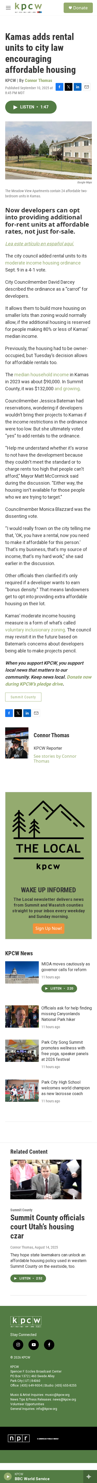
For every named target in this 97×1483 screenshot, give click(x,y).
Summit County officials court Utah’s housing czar (47, 1226)
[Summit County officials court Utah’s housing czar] (45, 1179)
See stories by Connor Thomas (55, 758)
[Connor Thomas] (16, 742)
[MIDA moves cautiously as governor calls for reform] (22, 972)
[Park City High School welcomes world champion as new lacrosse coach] (22, 1091)
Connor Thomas (38, 80)
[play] (8, 1476)
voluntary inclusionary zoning (35, 629)
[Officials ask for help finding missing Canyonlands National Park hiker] (22, 1016)
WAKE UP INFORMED (48, 890)
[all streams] (90, 1476)
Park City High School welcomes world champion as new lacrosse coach (65, 1088)
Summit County (23, 697)
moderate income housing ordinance (43, 263)
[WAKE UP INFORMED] (48, 835)
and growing (67, 388)
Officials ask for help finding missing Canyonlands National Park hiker (66, 1014)
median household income (41, 374)
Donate (80, 7)
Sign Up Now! (48, 928)
